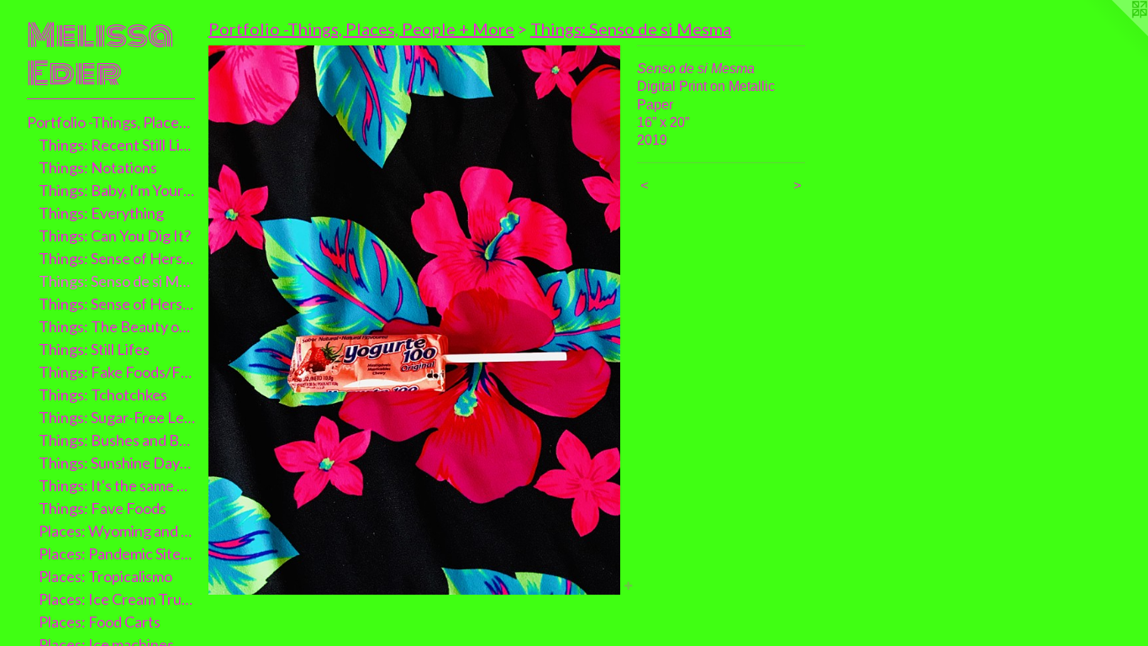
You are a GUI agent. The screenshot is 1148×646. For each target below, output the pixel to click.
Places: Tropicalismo (105, 576)
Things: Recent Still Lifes (117, 144)
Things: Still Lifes (94, 349)
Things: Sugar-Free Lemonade (117, 417)
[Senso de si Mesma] (414, 320)
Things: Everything (101, 213)
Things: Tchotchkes (103, 394)
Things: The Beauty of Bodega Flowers (117, 326)
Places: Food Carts (100, 621)
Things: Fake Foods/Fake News (117, 372)
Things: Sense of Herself (117, 258)
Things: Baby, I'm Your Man (117, 190)
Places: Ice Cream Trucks (117, 599)
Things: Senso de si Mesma (117, 281)
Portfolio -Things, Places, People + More (111, 122)
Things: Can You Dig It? (115, 235)
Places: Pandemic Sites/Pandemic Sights (117, 553)
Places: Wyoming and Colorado (117, 531)
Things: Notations (98, 167)
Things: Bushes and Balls (117, 440)
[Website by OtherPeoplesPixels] (1114, 33)
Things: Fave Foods (102, 508)
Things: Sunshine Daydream (117, 462)
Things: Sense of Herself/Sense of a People (117, 303)
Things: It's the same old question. (117, 485)
